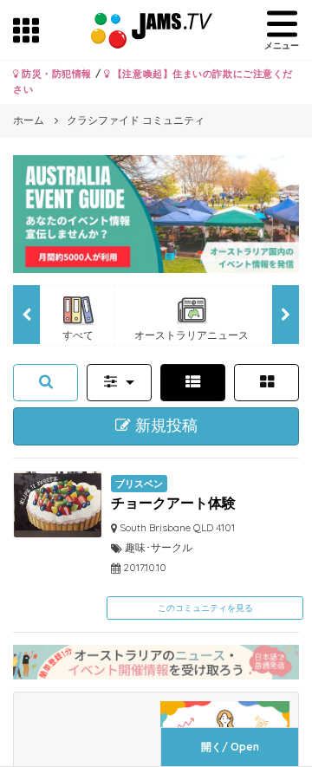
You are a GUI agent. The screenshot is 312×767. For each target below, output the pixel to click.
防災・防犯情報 (55, 74)
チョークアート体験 (173, 502)
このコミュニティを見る (205, 608)
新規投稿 (164, 425)
